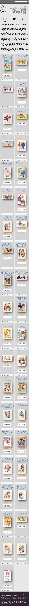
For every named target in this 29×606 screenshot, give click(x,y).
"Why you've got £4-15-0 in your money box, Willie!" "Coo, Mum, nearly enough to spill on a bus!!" (7, 460)
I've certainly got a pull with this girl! (7, 379)
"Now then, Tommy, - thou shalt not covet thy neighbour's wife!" (7, 218)
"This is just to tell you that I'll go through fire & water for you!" (7, 57)
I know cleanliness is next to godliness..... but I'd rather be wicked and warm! (7, 164)
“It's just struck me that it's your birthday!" (7, 432)
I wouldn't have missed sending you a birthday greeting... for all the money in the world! (21, 460)
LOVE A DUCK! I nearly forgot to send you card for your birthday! (7, 487)
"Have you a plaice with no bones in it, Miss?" (22, 83)
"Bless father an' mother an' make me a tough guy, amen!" (22, 432)
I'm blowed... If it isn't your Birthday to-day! (22, 405)
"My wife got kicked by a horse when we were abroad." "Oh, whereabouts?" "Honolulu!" (21, 137)
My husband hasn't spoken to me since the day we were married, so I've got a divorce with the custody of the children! (22, 246)
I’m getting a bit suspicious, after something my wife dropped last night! (7, 245)
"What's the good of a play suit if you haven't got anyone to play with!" (7, 567)
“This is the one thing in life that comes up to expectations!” (21, 325)
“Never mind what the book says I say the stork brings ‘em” (7, 325)
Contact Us (22, 14)
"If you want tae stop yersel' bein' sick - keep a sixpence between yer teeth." (7, 272)
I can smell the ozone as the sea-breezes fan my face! (21, 110)
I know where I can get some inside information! (21, 163)
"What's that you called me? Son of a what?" (21, 57)
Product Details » (7, 79)
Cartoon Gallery (19, 8)
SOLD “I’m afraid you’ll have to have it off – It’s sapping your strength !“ (21, 487)
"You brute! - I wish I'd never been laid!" (21, 298)
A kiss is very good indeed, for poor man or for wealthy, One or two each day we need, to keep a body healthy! (21, 380)
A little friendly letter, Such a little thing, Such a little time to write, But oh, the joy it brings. (21, 541)
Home (25, 6)
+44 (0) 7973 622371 (17, 601)
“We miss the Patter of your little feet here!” (22, 513)
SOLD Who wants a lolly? (7, 136)
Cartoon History (19, 10)
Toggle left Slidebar (2, 2)
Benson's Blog (20, 12)
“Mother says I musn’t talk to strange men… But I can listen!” (7, 514)
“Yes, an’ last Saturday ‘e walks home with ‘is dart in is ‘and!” (21, 191)
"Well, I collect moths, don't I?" (7, 539)
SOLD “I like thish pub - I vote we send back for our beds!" (7, 191)
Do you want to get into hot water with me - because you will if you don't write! (7, 352)
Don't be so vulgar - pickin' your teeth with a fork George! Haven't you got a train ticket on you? (22, 352)
